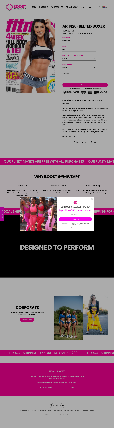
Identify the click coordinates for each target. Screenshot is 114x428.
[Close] (92, 199)
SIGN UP (75, 219)
